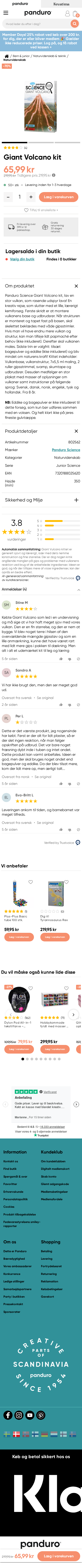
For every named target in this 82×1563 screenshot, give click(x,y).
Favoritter (10, 1184)
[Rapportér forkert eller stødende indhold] (78, 659)
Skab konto (48, 1176)
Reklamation (49, 1281)
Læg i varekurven (59, 197)
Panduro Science (66, 450)
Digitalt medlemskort (55, 1168)
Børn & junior (21, 56)
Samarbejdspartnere (17, 1289)
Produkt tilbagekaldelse (19, 1214)
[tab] (14, 142)
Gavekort (47, 1296)
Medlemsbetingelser (54, 1191)
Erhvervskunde (13, 1191)
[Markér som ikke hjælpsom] (70, 659)
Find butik (10, 1168)
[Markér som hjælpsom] (61, 659)
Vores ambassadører (17, 1266)
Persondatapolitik (15, 1199)
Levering (46, 1258)
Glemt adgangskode (55, 1184)
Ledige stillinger (13, 1281)
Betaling (46, 1251)
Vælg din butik (22, 259)
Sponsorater (11, 1312)
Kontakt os (10, 1161)
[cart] (75, 13)
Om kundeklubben (53, 1161)
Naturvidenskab (14, 60)
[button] (8, 197)
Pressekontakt (13, 1304)
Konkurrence (11, 1274)
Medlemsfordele (51, 1199)
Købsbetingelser (52, 1289)
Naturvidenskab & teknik (49, 56)
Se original (45, 698)
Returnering (49, 1274)
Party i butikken (14, 1296)
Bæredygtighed (14, 1258)
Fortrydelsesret (51, 1266)
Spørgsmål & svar (15, 1176)
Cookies (8, 1206)
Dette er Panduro (15, 1251)
